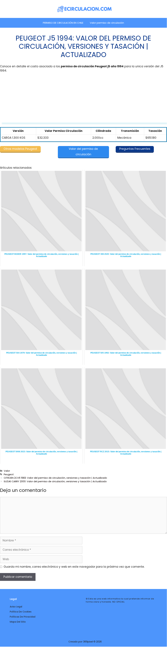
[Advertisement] (83, 100)
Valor (7, 470)
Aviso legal (16, 606)
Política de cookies (20, 611)
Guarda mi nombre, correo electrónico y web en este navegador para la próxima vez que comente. (74, 567)
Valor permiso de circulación (107, 22)
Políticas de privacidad (22, 616)
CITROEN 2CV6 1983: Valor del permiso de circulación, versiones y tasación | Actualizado (55, 477)
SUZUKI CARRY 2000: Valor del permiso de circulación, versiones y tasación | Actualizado (55, 481)
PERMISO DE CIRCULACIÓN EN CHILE (63, 22)
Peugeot (9, 474)
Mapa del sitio (18, 621)
